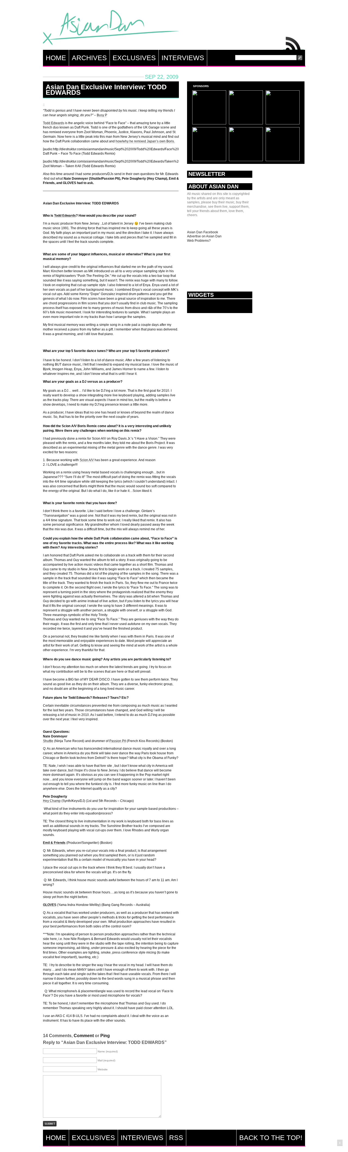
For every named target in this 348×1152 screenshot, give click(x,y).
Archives (89, 58)
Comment (84, 1035)
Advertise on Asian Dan (204, 236)
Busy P (102, 115)
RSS (293, 42)
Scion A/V (87, 460)
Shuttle (48, 741)
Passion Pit (117, 741)
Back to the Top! (270, 1137)
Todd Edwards (53, 123)
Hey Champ (52, 801)
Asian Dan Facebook (202, 232)
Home (56, 58)
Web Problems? (199, 241)
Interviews (182, 58)
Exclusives (134, 58)
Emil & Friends (54, 843)
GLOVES (49, 905)
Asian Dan (111, 28)
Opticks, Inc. (340, 1143)
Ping (105, 1035)
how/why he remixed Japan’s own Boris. (145, 141)
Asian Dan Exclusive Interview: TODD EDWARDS (106, 89)
